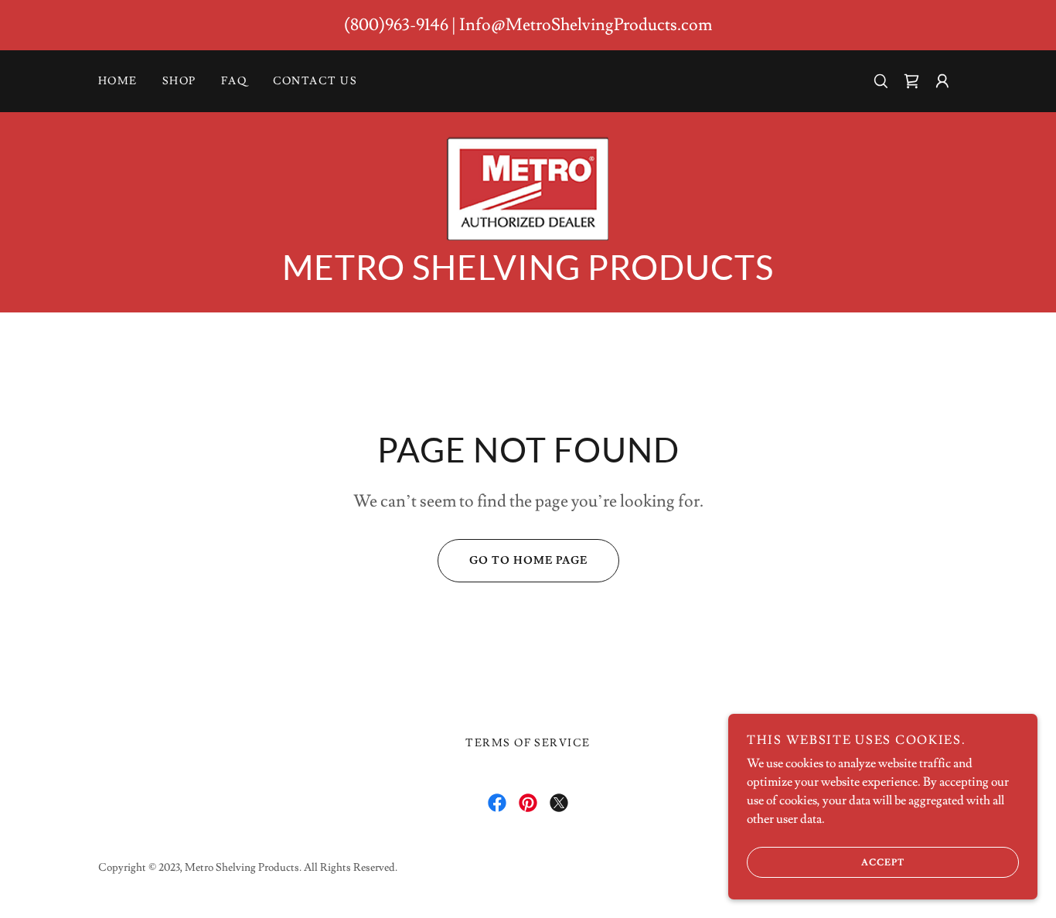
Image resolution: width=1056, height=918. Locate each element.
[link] (527, 185)
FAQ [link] (234, 81)
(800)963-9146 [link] (396, 25)
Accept (882, 863)
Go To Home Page (528, 561)
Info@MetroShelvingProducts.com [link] (585, 25)
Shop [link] (179, 81)
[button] (911, 81)
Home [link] (118, 81)
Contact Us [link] (315, 81)
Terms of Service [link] (528, 743)
